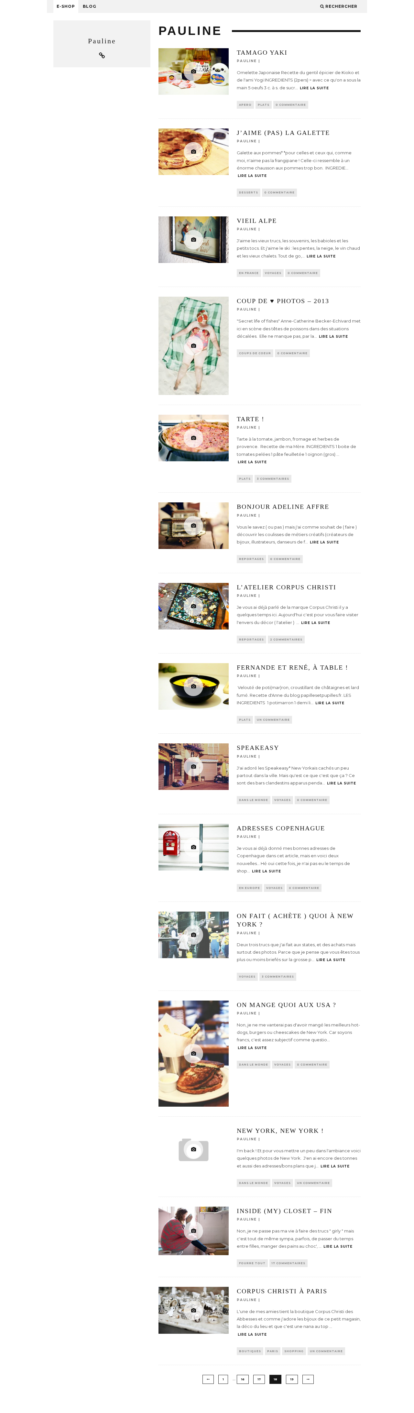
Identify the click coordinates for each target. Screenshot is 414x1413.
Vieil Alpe (257, 220)
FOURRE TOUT (252, 1263)
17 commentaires (288, 1263)
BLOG (89, 6)
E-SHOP (66, 6)
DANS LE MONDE (253, 800)
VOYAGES (273, 273)
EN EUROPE (249, 888)
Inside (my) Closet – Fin (284, 1210)
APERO (245, 104)
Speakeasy (258, 747)
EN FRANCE (249, 273)
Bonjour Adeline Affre (283, 506)
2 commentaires (286, 639)
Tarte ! (251, 418)
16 (243, 1379)
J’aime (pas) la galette (283, 132)
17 (259, 1379)
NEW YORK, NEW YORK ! (280, 1130)
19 (292, 1379)
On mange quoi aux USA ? (286, 1004)
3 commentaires (273, 478)
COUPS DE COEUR (255, 353)
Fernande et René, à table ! (292, 667)
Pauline (247, 61)
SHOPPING (294, 1351)
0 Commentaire (291, 104)
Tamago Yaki (262, 52)
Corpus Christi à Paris (282, 1291)
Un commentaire (273, 719)
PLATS (263, 104)
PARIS (272, 1351)
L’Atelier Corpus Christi (286, 587)
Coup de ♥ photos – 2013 (283, 300)
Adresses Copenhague (281, 828)
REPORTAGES (251, 559)
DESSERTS (248, 192)
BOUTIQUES (250, 1351)
